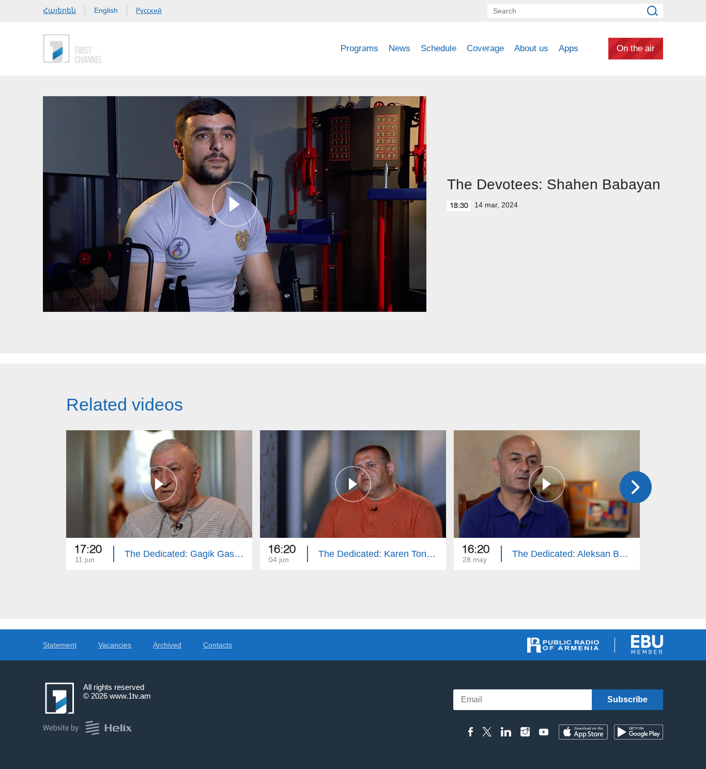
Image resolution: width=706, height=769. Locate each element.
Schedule (438, 48)
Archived (167, 645)
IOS (583, 732)
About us (531, 48)
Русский (149, 10)
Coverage (485, 48)
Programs (359, 48)
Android (638, 732)
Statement (59, 645)
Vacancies (114, 645)
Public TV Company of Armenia (116, 48)
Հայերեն (59, 10)
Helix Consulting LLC (87, 728)
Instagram (525, 731)
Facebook (470, 731)
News (399, 48)
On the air (636, 48)
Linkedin (506, 731)
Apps (568, 48)
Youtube (543, 731)
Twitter (487, 731)
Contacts (217, 645)
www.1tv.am (130, 695)
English (106, 10)
